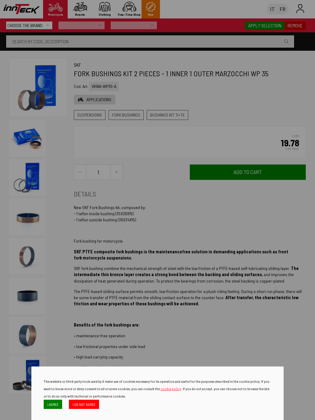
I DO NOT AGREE (84, 404)
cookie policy (171, 388)
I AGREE (52, 404)
